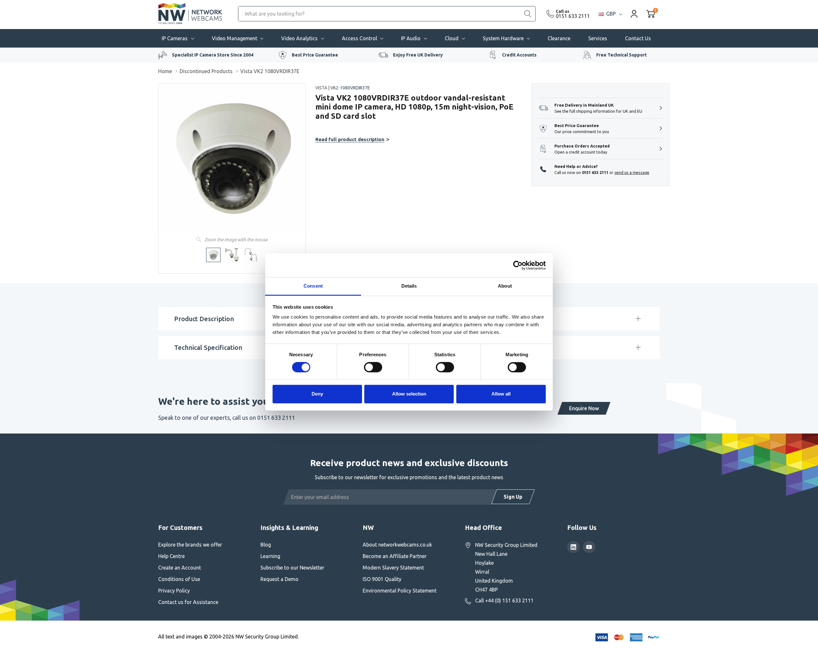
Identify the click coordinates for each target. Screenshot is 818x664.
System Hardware (503, 38)
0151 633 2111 (573, 16)
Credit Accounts (519, 54)
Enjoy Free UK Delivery (418, 54)
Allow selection (409, 393)
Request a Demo (279, 579)
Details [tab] (409, 286)
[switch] (373, 367)
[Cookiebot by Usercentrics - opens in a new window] (518, 265)
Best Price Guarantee (315, 54)
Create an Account (179, 567)
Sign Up (513, 497)
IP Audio (411, 38)
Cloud (452, 38)
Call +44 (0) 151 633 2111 (504, 600)
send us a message (631, 172)
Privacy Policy (174, 590)
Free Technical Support (621, 54)
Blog (265, 544)
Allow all (501, 393)
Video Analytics (299, 38)
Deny (317, 393)
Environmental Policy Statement (399, 590)
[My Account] (634, 13)
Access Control (359, 38)
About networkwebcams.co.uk (397, 544)
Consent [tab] (313, 286)
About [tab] (505, 286)
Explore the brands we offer (190, 544)
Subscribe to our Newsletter (292, 567)
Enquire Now (584, 408)
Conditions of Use (179, 579)
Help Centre (171, 556)
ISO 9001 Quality (382, 579)
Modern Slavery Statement (393, 567)
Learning (270, 556)
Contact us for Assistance (188, 602)
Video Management (234, 38)
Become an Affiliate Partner (395, 556)
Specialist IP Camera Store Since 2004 (212, 54)
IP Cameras (175, 38)
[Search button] (528, 13)
